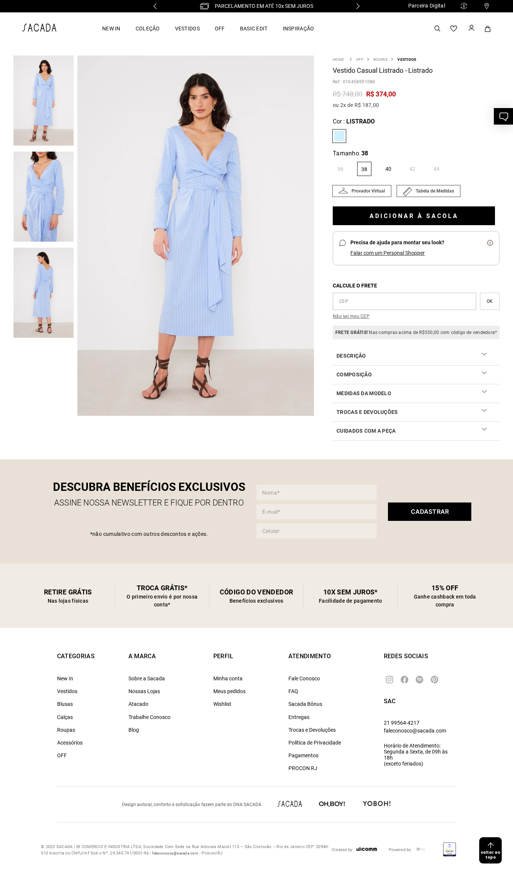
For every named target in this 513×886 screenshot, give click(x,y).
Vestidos (406, 59)
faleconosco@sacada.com (415, 731)
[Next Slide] (358, 6)
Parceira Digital (426, 6)
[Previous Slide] (155, 6)
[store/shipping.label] (489, 301)
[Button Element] (471, 28)
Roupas (380, 59)
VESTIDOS (187, 29)
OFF (220, 29)
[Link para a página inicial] (338, 59)
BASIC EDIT (254, 29)
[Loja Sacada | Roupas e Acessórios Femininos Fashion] (39, 29)
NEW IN (111, 29)
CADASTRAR (430, 511)
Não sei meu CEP (351, 316)
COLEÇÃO (148, 29)
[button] (197, 236)
